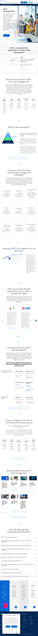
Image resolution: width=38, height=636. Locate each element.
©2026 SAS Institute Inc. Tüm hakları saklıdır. (28, 633)
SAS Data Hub (18, 373)
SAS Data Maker (30, 399)
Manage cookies (11, 629)
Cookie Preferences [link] (3, 633)
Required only (14, 626)
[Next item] (36, 320)
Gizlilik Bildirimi (8, 633)
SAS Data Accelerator (28, 386)
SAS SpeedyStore (19, 399)
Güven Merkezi (19, 633)
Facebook (1, 629)
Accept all (8, 626)
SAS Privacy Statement (15, 620)
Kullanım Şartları (14, 633)
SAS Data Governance (18, 385)
